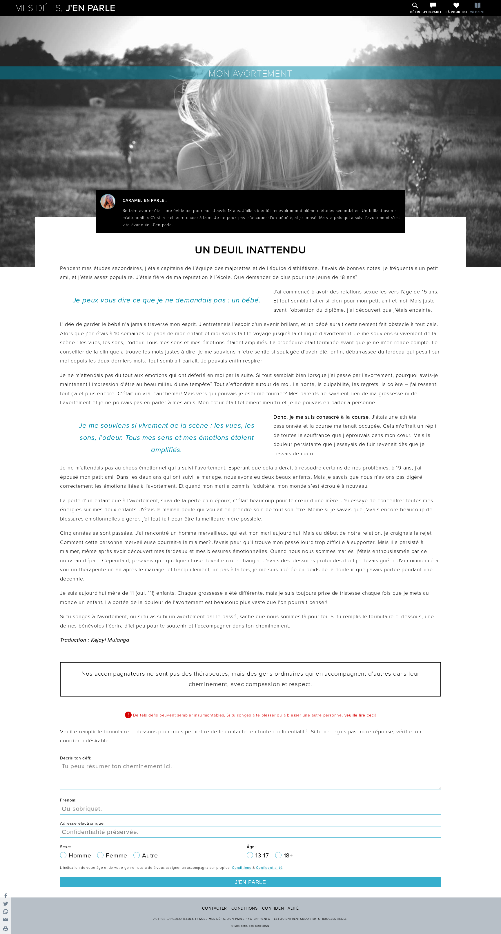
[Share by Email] (5, 919)
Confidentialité (269, 868)
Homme (81, 855)
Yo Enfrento (259, 919)
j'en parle (65, 8)
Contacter (214, 908)
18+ (288, 855)
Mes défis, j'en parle (227, 919)
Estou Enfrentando (291, 919)
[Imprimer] (5, 929)
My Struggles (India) (330, 919)
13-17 (263, 855)
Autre (150, 855)
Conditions (241, 868)
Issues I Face (194, 919)
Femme (117, 855)
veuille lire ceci (359, 715)
